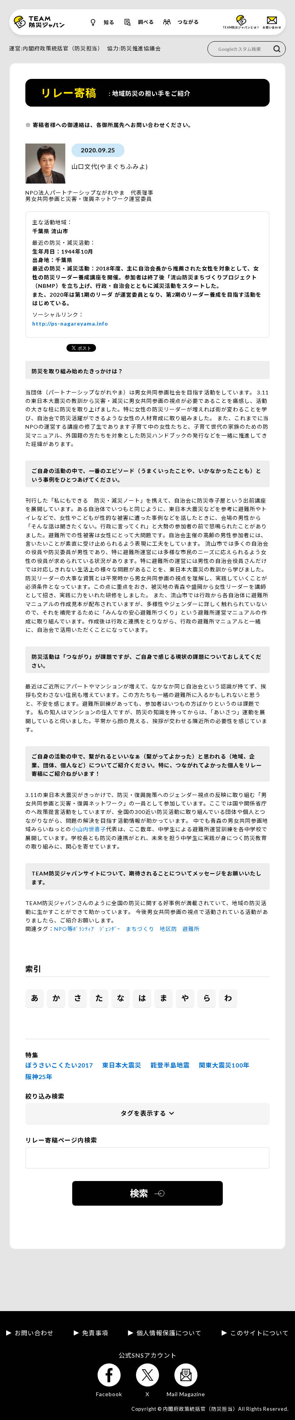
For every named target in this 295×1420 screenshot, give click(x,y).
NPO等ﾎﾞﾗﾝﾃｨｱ (74, 929)
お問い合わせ (34, 1333)
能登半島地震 (170, 1065)
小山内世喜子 (88, 829)
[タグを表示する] (147, 1113)
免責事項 (95, 1333)
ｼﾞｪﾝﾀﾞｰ (109, 929)
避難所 (191, 929)
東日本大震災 (121, 1065)
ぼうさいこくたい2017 (59, 1065)
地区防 (168, 929)
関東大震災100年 (224, 1065)
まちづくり (140, 929)
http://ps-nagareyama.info (70, 323)
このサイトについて (259, 1333)
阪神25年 (39, 1076)
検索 (139, 1193)
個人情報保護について (169, 1333)
